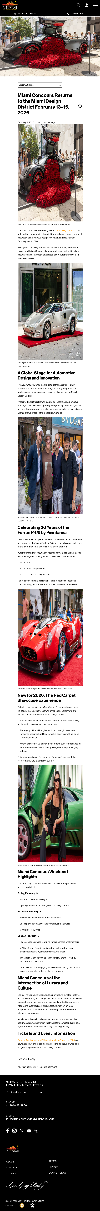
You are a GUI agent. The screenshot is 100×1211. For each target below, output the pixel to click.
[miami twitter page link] (22, 1131)
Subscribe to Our (25, 1084)
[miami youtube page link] (29, 1131)
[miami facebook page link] (7, 1130)
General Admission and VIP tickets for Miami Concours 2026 (46, 1040)
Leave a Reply (26, 1059)
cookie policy (57, 1173)
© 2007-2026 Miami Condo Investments (24, 1201)
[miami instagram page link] (14, 1130)
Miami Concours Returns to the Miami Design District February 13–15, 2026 (45, 104)
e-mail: (30, 1117)
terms (53, 1161)
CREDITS (9, 1206)
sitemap (11, 1173)
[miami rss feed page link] (36, 1131)
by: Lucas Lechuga (46, 122)
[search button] (59, 85)
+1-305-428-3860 (16, 1105)
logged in (33, 1067)
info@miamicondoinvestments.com (30, 1119)
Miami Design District (65, 230)
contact (11, 1168)
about (10, 1162)
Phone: (16, 1103)
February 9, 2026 (26, 122)
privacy (53, 1167)
